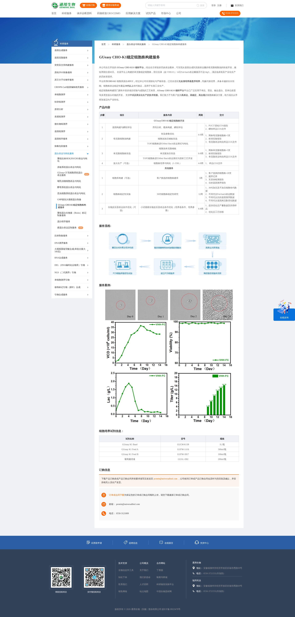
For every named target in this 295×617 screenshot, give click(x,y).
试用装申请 (96, 543)
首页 (53, 13)
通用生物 (196, 563)
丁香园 (160, 570)
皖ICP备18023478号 (171, 609)
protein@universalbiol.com (165, 479)
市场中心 (166, 13)
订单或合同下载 (116, 495)
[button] (72, 50)
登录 (213, 5)
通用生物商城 (112, 5)
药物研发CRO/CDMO (108, 13)
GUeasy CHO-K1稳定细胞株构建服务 (169, 44)
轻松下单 (122, 577)
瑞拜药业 (196, 580)
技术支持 (122, 563)
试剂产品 (151, 13)
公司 (178, 13)
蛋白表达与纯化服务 (136, 44)
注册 (219, 5)
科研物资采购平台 (165, 584)
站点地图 (144, 591)
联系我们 (239, 5)
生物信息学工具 (126, 570)
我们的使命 (145, 577)
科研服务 (67, 13)
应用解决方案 (133, 13)
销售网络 (122, 591)
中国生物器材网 (164, 591)
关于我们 (144, 570)
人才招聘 (144, 584)
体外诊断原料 (84, 13)
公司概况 (144, 563)
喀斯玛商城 (162, 577)
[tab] (72, 50)
